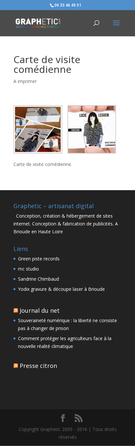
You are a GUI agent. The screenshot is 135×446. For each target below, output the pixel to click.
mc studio (28, 269)
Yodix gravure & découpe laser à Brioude (61, 289)
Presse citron (38, 366)
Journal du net (40, 310)
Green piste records (39, 259)
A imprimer (25, 81)
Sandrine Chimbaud (38, 279)
